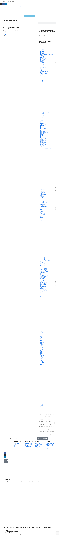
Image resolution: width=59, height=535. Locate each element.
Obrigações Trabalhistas (43, 256)
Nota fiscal (41, 249)
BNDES (41, 70)
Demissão (41, 136)
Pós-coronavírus (42, 278)
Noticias (41, 252)
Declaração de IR (42, 133)
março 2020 (41, 373)
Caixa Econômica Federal (43, 73)
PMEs (40, 274)
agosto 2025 (41, 338)
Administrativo (42, 57)
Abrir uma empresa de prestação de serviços (46, 54)
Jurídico (41, 215)
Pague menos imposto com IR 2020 (45, 260)
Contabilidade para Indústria (44, 101)
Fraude (41, 180)
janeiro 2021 (41, 363)
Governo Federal (42, 196)
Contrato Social (42, 113)
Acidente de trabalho (43, 55)
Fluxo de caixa (42, 177)
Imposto (41, 200)
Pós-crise (41, 279)
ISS (40, 212)
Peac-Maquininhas (42, 263)
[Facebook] (3, 4)
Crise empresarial (42, 127)
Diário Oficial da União (43, 140)
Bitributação (41, 68)
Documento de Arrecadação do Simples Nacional (47, 148)
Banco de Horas (42, 65)
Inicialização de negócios (43, 206)
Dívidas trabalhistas (42, 146)
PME (40, 273)
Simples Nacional (50, 434)
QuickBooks (41, 287)
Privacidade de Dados (43, 283)
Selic (42, 434)
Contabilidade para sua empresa (44, 107)
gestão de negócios (48, 421)
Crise (40, 126)
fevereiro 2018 (42, 397)
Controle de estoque (43, 116)
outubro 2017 (41, 401)
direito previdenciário (43, 144)
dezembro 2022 (42, 340)
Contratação (41, 109)
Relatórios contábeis (42, 297)
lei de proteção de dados (43, 220)
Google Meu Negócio (43, 194)
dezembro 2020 (42, 364)
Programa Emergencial (43, 284)
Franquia (41, 179)
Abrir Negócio (42, 53)
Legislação (41, 217)
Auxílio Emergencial (42, 62)
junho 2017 (41, 405)
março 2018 (41, 396)
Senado (45, 434)
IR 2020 (41, 209)
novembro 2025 (42, 335)
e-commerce (41, 149)
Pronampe (41, 285)
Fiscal (40, 176)
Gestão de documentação (43, 183)
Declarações (41, 134)
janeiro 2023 (41, 339)
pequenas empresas (46, 431)
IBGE (40, 198)
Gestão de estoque (42, 185)
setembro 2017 (42, 402)
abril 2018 (41, 395)
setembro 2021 (42, 355)
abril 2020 (41, 372)
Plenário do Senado (42, 272)
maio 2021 (41, 359)
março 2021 (41, 361)
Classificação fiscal (42, 80)
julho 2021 (41, 357)
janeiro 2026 (41, 333)
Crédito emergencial (42, 123)
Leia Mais (39, 33)
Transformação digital (43, 321)
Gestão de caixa (42, 182)
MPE (40, 245)
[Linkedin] (6, 4)
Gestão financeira (42, 190)
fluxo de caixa (41, 419)
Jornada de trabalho (42, 213)
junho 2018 (41, 393)
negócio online (42, 246)
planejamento (52, 431)
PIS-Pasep (41, 266)
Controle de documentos (43, 115)
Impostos (41, 203)
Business (41, 72)
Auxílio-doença (42, 63)
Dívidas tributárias (42, 147)
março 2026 (41, 332)
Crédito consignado (42, 122)
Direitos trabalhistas (42, 145)
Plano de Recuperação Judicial (44, 271)
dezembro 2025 (42, 334)
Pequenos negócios (42, 265)
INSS (40, 207)
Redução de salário (42, 294)
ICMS (40, 199)
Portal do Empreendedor (43, 276)
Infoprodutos (41, 205)
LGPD (40, 222)
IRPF (40, 210)
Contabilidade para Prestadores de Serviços (46, 105)
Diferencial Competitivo (43, 141)
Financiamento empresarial (43, 175)
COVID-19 (41, 119)
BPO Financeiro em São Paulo (44, 71)
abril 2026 (41, 331)
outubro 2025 (42, 336)
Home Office (41, 197)
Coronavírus (41, 118)
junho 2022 (41, 346)
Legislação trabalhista (43, 218)
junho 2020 (41, 370)
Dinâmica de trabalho (43, 142)
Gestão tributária (42, 193)
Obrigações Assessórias (43, 255)
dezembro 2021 (42, 352)
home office (46, 424)
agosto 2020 (41, 368)
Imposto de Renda (42, 201)
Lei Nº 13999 (41, 221)
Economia (41, 151)
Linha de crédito (42, 223)
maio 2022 (41, 347)
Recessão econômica (43, 289)
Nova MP (41, 253)
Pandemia (41, 261)
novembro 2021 (42, 353)
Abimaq (41, 50)
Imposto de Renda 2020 (43, 202)
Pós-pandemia (42, 280)
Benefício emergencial (43, 67)
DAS (40, 129)
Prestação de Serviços (43, 281)
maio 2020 (41, 371)
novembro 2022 (42, 341)
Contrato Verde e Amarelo (43, 114)
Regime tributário (42, 296)
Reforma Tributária (42, 295)
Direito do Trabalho (42, 143)
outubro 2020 (42, 366)
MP (52, 429)
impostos (46, 426)
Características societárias (43, 76)
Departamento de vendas (43, 137)
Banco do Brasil (42, 66)
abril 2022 (41, 348)
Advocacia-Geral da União (43, 58)
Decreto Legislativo (42, 135)
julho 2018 (41, 392)
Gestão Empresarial (42, 189)
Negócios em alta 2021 (43, 248)
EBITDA (41, 150)
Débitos (41, 130)
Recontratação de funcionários (44, 290)
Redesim (41, 292)
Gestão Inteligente (42, 192)
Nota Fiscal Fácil (42, 250)
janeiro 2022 (41, 351)
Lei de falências (42, 219)
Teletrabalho (41, 317)
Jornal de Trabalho (42, 214)
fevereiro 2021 (42, 362)
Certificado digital (42, 78)
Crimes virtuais (42, 125)
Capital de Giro (42, 75)
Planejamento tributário (43, 270)
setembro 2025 (42, 337)
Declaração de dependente (43, 131)
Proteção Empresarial (43, 286)
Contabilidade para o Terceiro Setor (45, 104)
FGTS (40, 173)
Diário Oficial (41, 139)
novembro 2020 (42, 365)
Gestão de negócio (42, 186)
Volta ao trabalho (42, 323)
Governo (41, 195)
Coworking (41, 120)
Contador (41, 108)
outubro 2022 (42, 342)
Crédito (41, 121)
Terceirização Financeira (43, 319)
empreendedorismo (50, 416)
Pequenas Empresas (42, 264)
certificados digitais (42, 79)
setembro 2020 (42, 367)
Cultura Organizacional (43, 128)
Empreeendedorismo (43, 152)
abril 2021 (41, 360)
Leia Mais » (4, 34)
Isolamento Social (42, 211)
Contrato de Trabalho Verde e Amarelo (45, 112)
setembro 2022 (42, 343)
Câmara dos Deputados (43, 74)
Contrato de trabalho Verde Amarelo (45, 111)
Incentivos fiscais (42, 204)
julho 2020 (41, 369)
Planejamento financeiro (43, 268)
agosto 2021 (41, 356)
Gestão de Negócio (41, 421)
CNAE (40, 83)
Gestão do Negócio (42, 188)
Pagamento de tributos (43, 258)
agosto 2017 (41, 403)
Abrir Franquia (42, 52)
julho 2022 (41, 345)
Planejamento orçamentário (43, 269)
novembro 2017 (42, 400)
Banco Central (42, 64)
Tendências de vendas (43, 318)
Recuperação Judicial (43, 291)
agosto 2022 (41, 344)
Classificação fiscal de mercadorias (45, 81)
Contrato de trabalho (43, 110)
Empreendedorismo (42, 154)
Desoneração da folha (43, 138)
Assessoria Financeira (43, 61)
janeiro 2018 (41, 398)
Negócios (41, 247)
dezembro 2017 (42, 399)
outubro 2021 (42, 354)
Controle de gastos (42, 117)
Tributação (41, 322)
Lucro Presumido (42, 224)
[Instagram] (1, 4)
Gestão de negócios (42, 187)
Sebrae (40, 434)
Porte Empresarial (42, 277)
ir (51, 426)
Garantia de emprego (43, 181)
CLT (40, 82)
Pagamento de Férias (43, 257)
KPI (40, 216)
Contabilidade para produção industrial (45, 106)
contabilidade (41, 414)
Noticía (41, 251)
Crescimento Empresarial (43, 124)
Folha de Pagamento (42, 178)
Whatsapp (41, 324)
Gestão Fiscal (42, 191)
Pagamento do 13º (42, 259)
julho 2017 (41, 404)
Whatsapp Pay (42, 325)
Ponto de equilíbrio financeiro (44, 275)
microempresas (41, 429)
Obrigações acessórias (43, 254)
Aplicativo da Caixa (42, 59)
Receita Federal (42, 288)
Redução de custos (42, 293)
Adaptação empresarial (43, 56)
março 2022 (41, 349)
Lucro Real (41, 225)
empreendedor (44, 416)
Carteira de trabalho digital (43, 77)
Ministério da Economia (47, 429)
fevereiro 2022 (42, 350)
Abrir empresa (42, 51)
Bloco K (41, 69)
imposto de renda (41, 426)
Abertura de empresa (43, 49)
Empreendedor (42, 153)
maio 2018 (41, 394)
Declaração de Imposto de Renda (44, 132)
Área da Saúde (42, 60)
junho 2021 (41, 358)
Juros (53, 426)
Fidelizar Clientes (42, 174)
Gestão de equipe (42, 184)
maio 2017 (41, 406)
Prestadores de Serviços (43, 282)
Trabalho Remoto (42, 320)
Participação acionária (43, 262)
